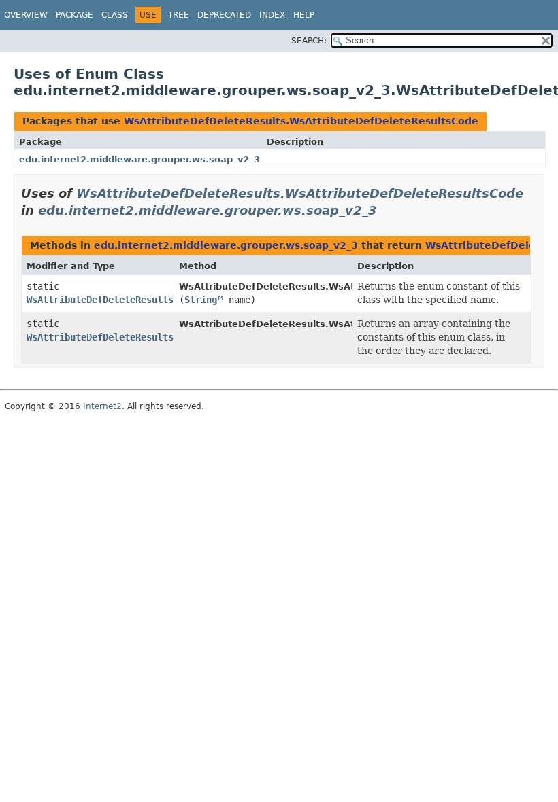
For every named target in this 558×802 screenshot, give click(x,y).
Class (114, 15)
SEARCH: (309, 41)
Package (74, 15)
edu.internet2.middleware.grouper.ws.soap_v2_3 (139, 159)
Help (303, 15)
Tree (178, 15)
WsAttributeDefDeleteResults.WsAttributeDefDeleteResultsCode (301, 121)
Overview (26, 15)
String (200, 299)
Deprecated (224, 15)
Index (272, 15)
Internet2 (102, 406)
